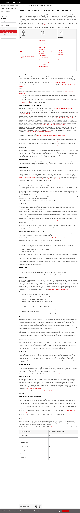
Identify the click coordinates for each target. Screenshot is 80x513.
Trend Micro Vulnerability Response (64, 374)
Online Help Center (5, 5)
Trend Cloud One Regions (27, 113)
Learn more (40, 511)
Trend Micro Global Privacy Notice (57, 82)
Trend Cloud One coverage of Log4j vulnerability (7, 24)
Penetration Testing (43, 66)
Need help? (3, 21)
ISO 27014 (60, 54)
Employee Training (43, 57)
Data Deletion (42, 55)
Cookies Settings (57, 511)
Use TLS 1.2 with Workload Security (27, 177)
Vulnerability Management (45, 62)
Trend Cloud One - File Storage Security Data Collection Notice (59, 141)
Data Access (42, 47)
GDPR (21, 54)
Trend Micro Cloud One (15, 5)
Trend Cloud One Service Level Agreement (59, 238)
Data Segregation (43, 43)
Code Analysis (42, 64)
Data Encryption (43, 45)
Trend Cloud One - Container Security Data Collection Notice (51, 135)
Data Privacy (23, 51)
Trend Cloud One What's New (7, 8)
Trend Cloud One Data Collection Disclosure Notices (47, 165)
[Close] (78, 511)
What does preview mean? (6, 39)
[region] (40, 511)
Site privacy (4, 34)
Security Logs (42, 49)
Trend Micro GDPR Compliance (34, 388)
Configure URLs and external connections (7, 17)
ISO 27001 (60, 52)
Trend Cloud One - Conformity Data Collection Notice (39, 131)
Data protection (26, 5)
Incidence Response (43, 68)
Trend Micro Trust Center (48, 25)
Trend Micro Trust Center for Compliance (58, 289)
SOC (59, 59)
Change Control (42, 60)
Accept (65, 511)
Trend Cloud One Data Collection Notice (65, 117)
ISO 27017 (60, 57)
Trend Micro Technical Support (48, 390)
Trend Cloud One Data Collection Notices (62, 108)
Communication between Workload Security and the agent (56, 178)
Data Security (42, 40)
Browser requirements (5, 11)
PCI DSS (60, 50)
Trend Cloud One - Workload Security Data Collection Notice (52, 124)
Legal (2, 37)
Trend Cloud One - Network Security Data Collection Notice (54, 145)
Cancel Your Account (60, 270)
